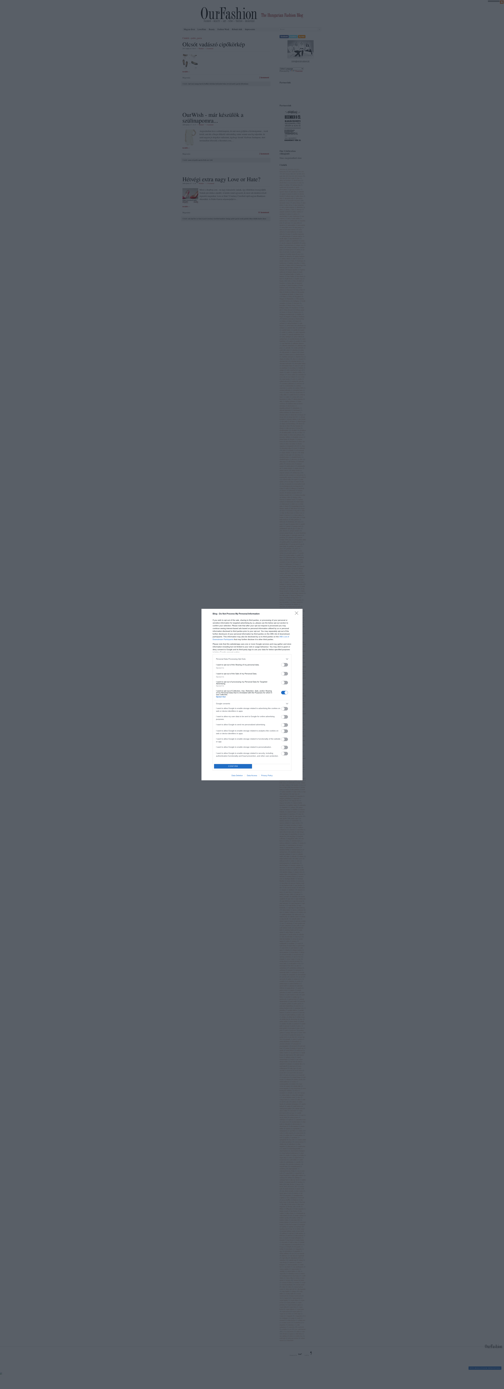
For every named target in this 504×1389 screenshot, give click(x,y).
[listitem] (252, 659)
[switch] (284, 665)
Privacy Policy (267, 775)
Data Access (252, 775)
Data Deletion (237, 775)
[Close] (297, 613)
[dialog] (252, 694)
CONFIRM (233, 766)
